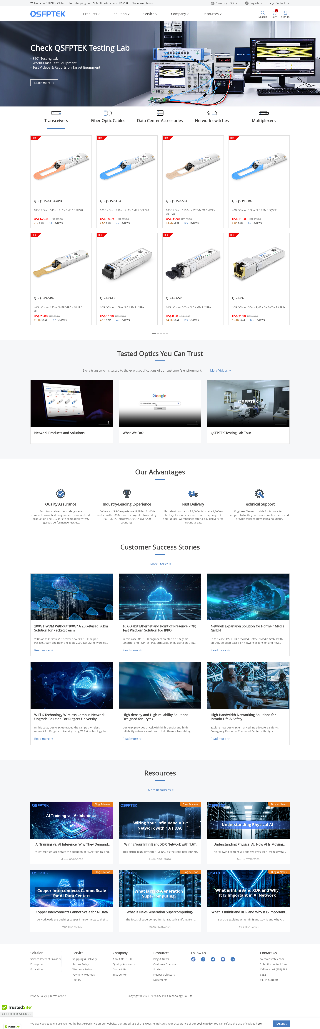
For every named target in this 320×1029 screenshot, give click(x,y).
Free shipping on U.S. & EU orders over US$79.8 (100, 3)
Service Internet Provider (45, 959)
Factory (76, 980)
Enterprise (36, 964)
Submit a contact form (274, 964)
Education (36, 969)
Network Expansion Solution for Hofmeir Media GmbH (247, 628)
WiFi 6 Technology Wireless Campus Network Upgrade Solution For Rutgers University (69, 717)
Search (263, 17)
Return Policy (80, 964)
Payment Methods (83, 974)
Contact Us (282, 3)
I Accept (281, 1024)
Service (148, 14)
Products (90, 14)
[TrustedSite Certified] (16, 1010)
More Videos (219, 370)
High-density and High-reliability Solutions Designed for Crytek (155, 717)
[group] (160, 63)
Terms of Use (58, 996)
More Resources (159, 790)
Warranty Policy (82, 969)
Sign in (285, 17)
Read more (42, 650)
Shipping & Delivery (84, 959)
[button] (313, 57)
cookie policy (204, 1023)
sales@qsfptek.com (272, 959)
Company (178, 14)
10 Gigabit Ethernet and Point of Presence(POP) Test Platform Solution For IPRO (159, 628)
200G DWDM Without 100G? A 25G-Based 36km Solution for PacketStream (71, 628)
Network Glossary (164, 974)
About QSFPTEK (122, 959)
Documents (160, 980)
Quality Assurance (124, 964)
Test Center (120, 974)
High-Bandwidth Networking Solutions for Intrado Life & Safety (243, 717)
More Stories (159, 564)
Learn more (42, 83)
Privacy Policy (38, 996)
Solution (120, 14)
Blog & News (161, 959)
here (259, 1023)
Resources (211, 14)
